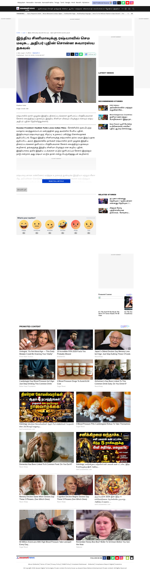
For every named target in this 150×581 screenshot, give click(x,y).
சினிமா (65, 9)
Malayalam (21, 2)
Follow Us (91, 54)
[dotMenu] (123, 9)
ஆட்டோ (71, 9)
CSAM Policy (66, 564)
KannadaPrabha (47, 2)
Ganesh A (36, 53)
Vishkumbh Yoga (69, 13)
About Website (33, 564)
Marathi (78, 2)
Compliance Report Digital (104, 564)
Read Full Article (56, 181)
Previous (128, 13)
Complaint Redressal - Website (83, 564)
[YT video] (127, 2)
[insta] (132, 2)
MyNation (85, 2)
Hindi (73, 2)
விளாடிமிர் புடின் (21, 190)
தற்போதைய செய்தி (45, 9)
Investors (118, 564)
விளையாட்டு (87, 9)
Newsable (30, 2)
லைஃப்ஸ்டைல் (99, 9)
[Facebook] (115, 2)
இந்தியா (116, 9)
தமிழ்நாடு (57, 9)
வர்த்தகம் (78, 9)
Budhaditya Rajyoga (84, 13)
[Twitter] (119, 2)
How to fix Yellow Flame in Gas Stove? (106, 13)
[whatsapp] (123, 2)
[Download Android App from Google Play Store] (127, 558)
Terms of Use (45, 564)
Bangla (67, 2)
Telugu (56, 2)
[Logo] (26, 8)
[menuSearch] (133, 9)
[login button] (126, 8)
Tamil (62, 2)
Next (132, 13)
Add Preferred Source (101, 3)
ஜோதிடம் (109, 9)
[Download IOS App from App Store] (132, 558)
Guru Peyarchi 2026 (34, 13)
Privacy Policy (55, 564)
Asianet (25, 557)
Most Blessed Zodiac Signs (52, 13)
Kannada (38, 2)
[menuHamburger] (129, 8)
